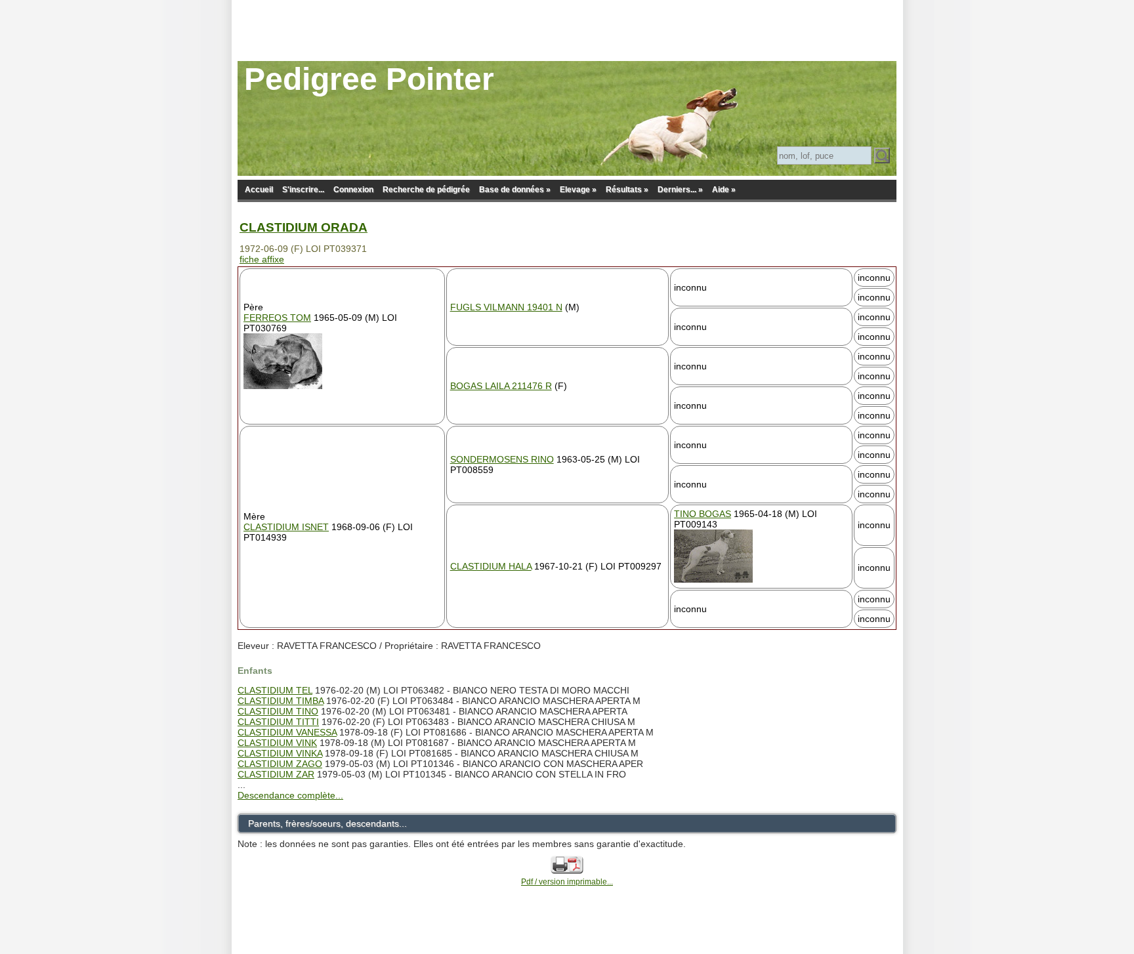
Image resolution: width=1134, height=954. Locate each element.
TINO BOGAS (702, 513)
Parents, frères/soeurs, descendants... (327, 823)
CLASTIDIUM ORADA (304, 227)
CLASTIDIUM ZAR (276, 774)
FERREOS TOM (277, 317)
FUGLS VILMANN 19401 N (506, 307)
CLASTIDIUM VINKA (280, 753)
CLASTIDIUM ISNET (286, 527)
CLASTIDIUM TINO (278, 711)
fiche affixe (262, 259)
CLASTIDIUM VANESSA (287, 732)
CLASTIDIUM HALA (491, 566)
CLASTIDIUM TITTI (278, 721)
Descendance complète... (290, 795)
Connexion (353, 189)
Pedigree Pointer (369, 79)
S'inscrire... (303, 189)
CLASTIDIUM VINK (277, 742)
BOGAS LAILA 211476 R (501, 386)
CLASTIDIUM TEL (275, 690)
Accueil (259, 189)
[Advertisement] (567, 29)
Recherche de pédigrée (426, 189)
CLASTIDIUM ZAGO (280, 763)
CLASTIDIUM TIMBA (281, 700)
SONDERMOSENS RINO (502, 459)
